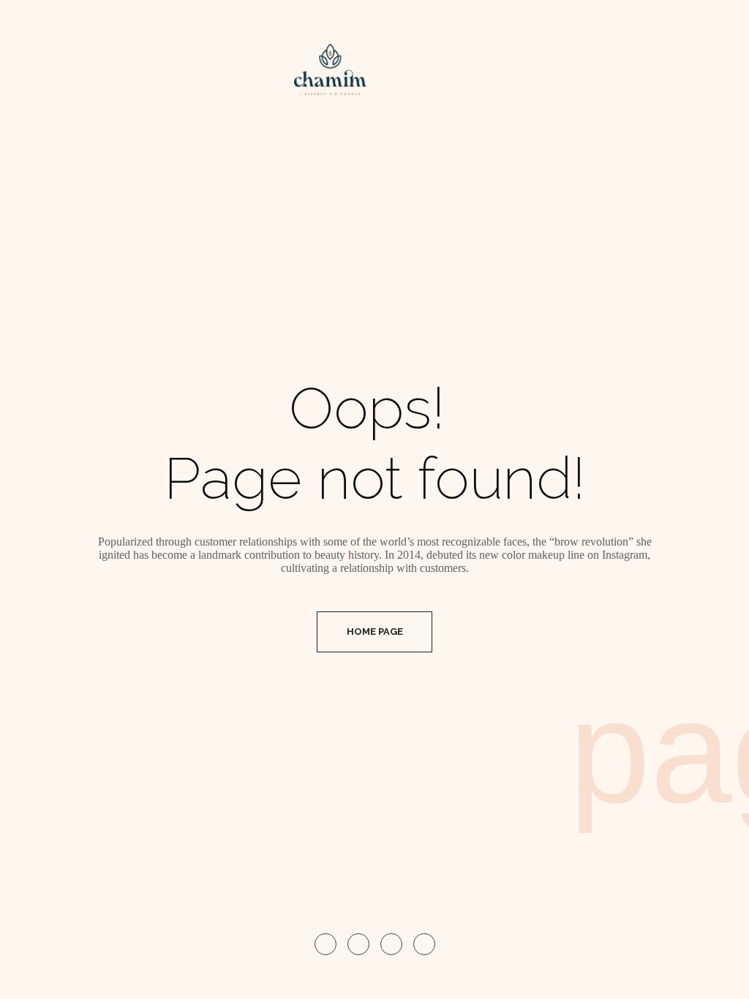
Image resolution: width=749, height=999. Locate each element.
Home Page (375, 631)
